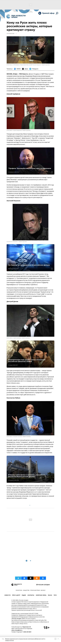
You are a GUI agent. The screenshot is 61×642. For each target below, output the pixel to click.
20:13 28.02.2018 (10, 33)
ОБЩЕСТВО (26, 590)
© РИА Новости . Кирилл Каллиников (14, 338)
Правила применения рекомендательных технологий (26, 610)
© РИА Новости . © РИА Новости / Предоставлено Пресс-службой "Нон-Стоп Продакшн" (24, 64)
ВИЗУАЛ (43, 590)
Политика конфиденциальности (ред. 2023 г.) (24, 609)
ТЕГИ (55, 595)
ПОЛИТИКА (19, 590)
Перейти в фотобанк (46, 64)
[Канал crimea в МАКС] (43, 578)
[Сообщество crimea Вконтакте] (24, 578)
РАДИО (24, 595)
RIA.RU (50, 595)
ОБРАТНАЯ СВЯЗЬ (41, 595)
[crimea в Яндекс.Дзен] (30, 578)
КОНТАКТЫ (31, 595)
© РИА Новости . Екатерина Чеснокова (14, 436)
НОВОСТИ (7, 595)
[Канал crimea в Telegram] (18, 578)
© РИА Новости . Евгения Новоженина (14, 130)
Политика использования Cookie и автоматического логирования (30, 607)
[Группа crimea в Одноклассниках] (37, 578)
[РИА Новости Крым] (15, 16)
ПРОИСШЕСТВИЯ (35, 590)
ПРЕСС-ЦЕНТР (16, 595)
